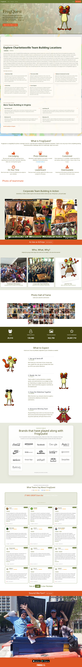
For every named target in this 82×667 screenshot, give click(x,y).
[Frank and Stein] (72, 316)
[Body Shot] (62, 310)
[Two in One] (67, 316)
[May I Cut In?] (35, 305)
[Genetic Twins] (15, 316)
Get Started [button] (78, 1)
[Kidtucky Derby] (72, 310)
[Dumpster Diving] (41, 321)
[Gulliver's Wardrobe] (15, 310)
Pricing (16, 1)
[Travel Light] (51, 316)
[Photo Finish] (9, 316)
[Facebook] (39, 665)
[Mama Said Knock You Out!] (30, 310)
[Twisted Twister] (15, 305)
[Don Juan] (20, 316)
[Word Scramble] (9, 305)
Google (33, 523)
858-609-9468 (51, 658)
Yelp (9, 523)
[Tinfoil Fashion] (9, 310)
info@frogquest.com (43, 658)
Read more (8, 521)
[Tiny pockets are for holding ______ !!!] (67, 305)
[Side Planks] (62, 305)
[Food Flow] (46, 321)
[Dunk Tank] (56, 305)
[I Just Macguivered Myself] (62, 316)
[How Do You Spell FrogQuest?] (72, 305)
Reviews (12, 1)
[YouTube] (38, 665)
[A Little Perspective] (30, 316)
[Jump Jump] (67, 310)
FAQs (8, 1)
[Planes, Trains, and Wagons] (20, 310)
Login (73, 1)
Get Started (49, 242)
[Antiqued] (35, 310)
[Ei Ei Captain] (46, 316)
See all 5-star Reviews (41, 586)
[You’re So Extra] (25, 310)
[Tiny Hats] (41, 305)
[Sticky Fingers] (51, 310)
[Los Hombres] (41, 310)
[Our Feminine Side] (20, 305)
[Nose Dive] (30, 305)
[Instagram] (43, 665)
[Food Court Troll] (46, 305)
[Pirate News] (46, 310)
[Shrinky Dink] (51, 321)
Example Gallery (40, 161)
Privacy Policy (36, 658)
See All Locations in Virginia (9, 126)
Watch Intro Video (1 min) (10, 25)
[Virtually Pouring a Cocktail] (51, 305)
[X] (41, 665)
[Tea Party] (30, 321)
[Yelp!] (44, 665)
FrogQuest (3, 1)
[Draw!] (25, 305)
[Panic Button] (56, 316)
